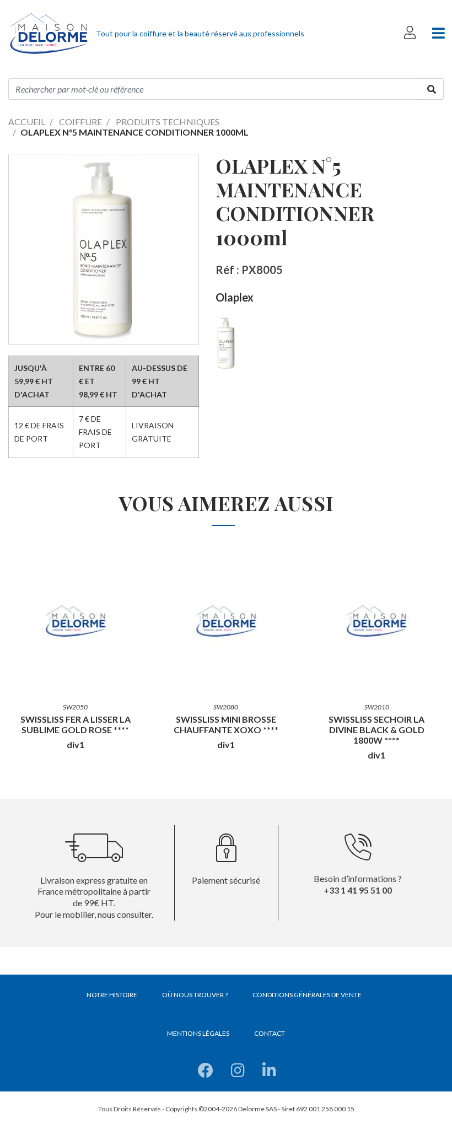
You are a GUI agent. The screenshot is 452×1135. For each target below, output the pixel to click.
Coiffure (80, 121)
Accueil (26, 121)
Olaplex (235, 297)
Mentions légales (198, 1033)
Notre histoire (112, 995)
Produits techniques (167, 121)
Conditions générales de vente (307, 995)
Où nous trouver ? (195, 995)
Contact (269, 1033)
